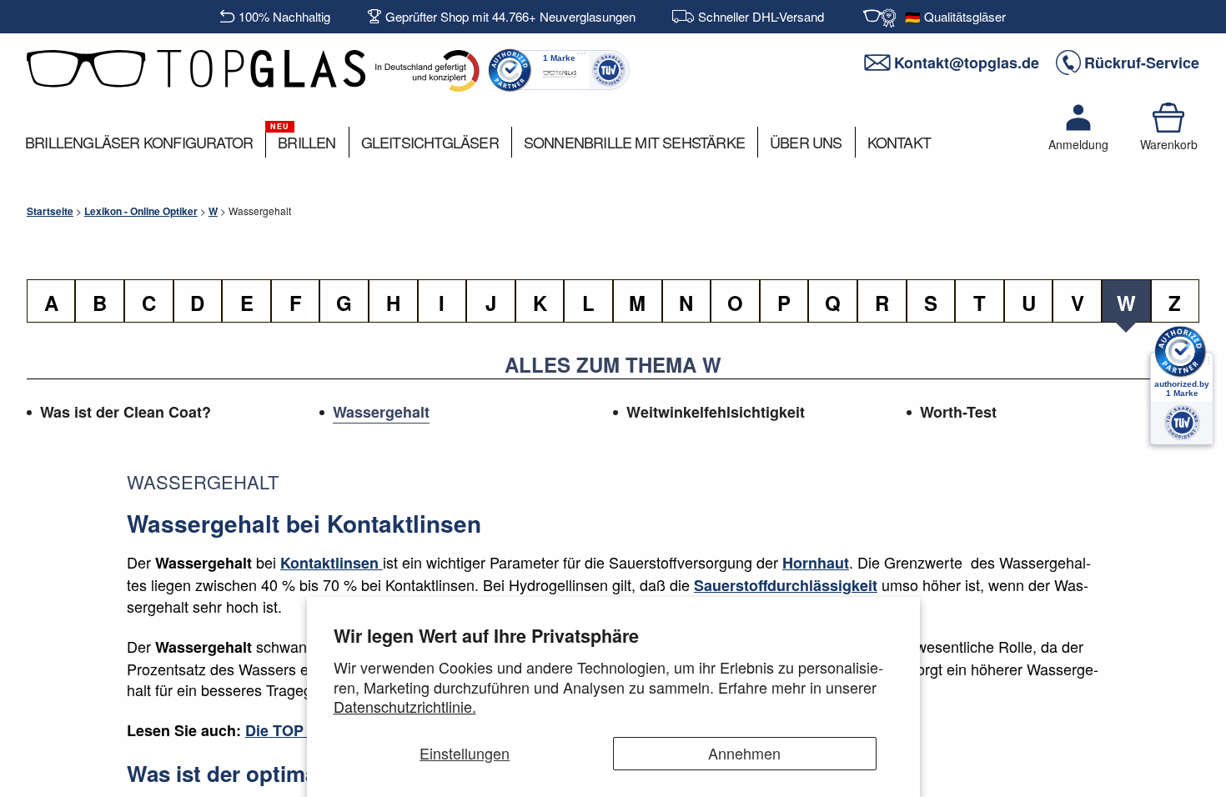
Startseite (50, 210)
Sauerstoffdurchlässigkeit (785, 585)
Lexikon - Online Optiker (141, 210)
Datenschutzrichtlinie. (405, 706)
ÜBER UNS (806, 142)
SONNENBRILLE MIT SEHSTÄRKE (634, 142)
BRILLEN (306, 142)
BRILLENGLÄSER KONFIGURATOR (139, 142)
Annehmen (744, 753)
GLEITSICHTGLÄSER (430, 142)
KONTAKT (899, 142)
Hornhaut (815, 563)
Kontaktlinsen (331, 563)
